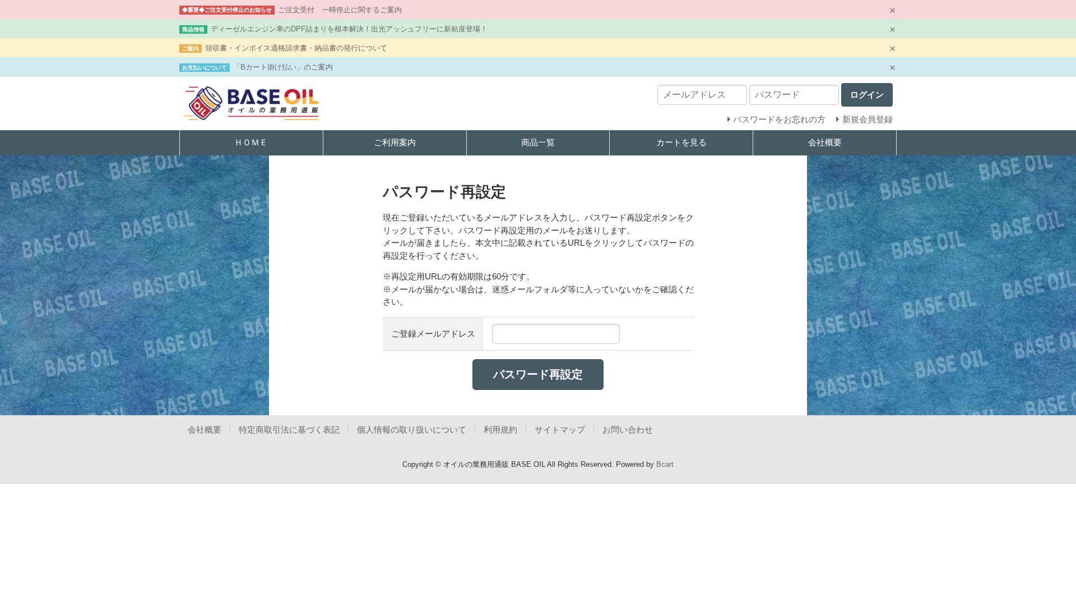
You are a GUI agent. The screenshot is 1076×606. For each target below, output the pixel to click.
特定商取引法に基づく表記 (289, 429)
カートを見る (681, 142)
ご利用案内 (395, 142)
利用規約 (500, 429)
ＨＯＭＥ (251, 142)
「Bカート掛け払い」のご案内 (283, 67)
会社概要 (825, 142)
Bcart (665, 464)
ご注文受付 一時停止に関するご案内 (340, 10)
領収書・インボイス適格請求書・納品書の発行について (296, 48)
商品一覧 (538, 142)
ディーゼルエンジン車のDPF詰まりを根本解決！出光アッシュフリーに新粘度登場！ (349, 29)
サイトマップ (560, 429)
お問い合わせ (627, 429)
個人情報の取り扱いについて (411, 429)
